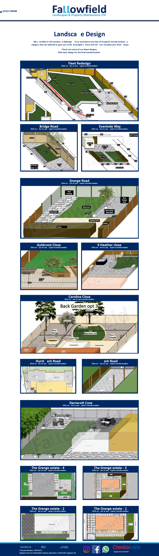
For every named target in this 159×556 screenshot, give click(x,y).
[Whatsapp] (105, 549)
